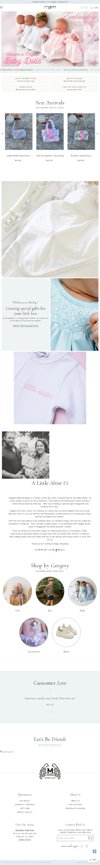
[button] (46, 63)
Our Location (75, 805)
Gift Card (25, 808)
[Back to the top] (94, 851)
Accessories (34, 651)
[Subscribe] (90, 838)
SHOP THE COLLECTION (25, 326)
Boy (50, 610)
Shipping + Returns (25, 805)
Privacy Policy (24, 812)
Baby (82, 610)
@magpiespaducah (50, 744)
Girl (17, 610)
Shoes (66, 651)
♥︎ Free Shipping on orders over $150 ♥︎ (50, 2)
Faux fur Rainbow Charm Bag (50, 155)
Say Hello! (25, 801)
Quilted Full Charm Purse (19, 155)
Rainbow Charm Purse (81, 155)
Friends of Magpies (75, 808)
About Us (75, 801)
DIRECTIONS (25, 840)
